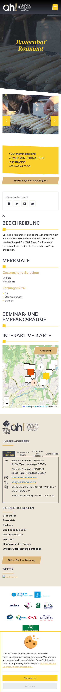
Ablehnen (30, 686)
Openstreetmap (40, 406)
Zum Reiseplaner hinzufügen (30, 180)
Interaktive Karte (13, 534)
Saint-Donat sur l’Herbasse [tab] (37, 453)
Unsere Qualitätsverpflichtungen (22, 548)
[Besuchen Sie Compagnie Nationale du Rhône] (32, 618)
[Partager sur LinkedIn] (24, 203)
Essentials (9, 520)
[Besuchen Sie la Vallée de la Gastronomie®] (46, 621)
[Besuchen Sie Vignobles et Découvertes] (31, 628)
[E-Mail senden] (32, 203)
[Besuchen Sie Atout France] (47, 605)
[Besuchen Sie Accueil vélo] (38, 607)
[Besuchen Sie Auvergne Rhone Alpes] (22, 596)
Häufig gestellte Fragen (17, 544)
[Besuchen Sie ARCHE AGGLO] (28, 609)
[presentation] (6, 121)
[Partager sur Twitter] (17, 203)
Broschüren (9, 515)
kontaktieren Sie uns (24, 477)
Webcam (8, 539)
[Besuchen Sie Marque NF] (9, 619)
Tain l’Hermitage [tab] (9, 454)
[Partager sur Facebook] (9, 203)
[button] (43, 383)
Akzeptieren (30, 678)
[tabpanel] (30, 478)
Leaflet (28, 406)
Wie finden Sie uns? (14, 530)
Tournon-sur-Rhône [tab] (23, 454)
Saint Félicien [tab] (52, 454)
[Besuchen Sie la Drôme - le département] (41, 597)
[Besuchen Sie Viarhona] (21, 619)
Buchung (8, 525)
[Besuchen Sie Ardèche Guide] (15, 607)
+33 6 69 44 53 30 (19, 166)
